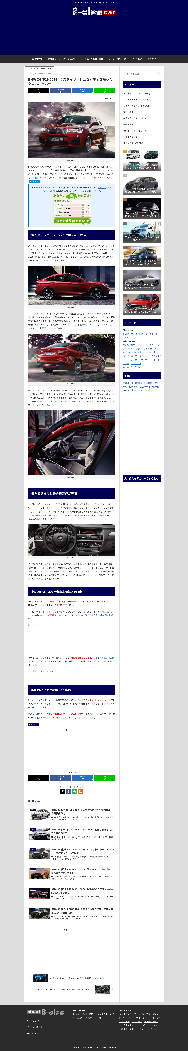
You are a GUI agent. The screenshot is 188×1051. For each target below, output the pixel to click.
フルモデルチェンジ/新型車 (136, 99)
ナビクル (102, 187)
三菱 (155, 333)
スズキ (134, 337)
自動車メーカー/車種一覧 (135, 130)
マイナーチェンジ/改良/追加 (136, 105)
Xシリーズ (34, 724)
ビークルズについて (36, 1027)
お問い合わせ (33, 1033)
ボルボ (144, 359)
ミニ (127, 359)
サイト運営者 (33, 1020)
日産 (141, 333)
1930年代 (138, 382)
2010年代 (148, 390)
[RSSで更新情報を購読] (80, 791)
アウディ (138, 348)
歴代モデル (128, 124)
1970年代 (144, 386)
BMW (129, 348)
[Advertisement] (94, 36)
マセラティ (140, 355)
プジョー (153, 359)
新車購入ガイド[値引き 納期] (136, 93)
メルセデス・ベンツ (149, 1014)
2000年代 (138, 390)
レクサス (153, 337)
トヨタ (126, 333)
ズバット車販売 (35, 713)
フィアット (136, 363)
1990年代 (127, 390)
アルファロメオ (134, 352)
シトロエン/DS (154, 355)
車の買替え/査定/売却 (133, 143)
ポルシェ (148, 348)
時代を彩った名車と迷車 (134, 118)
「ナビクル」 (40, 611)
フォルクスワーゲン (132, 345)
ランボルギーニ (151, 1021)
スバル (126, 337)
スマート (151, 1017)
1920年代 (127, 382)
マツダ (148, 333)
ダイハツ (143, 337)
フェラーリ (148, 352)
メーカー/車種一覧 (131, 366)
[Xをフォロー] (62, 791)
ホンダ (134, 333)
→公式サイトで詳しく (87, 717)
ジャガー (135, 359)
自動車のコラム (130, 136)
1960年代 (133, 386)
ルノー (126, 363)
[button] (158, 73)
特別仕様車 (128, 111)
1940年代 (148, 382)
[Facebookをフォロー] (68, 791)
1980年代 (154, 386)
